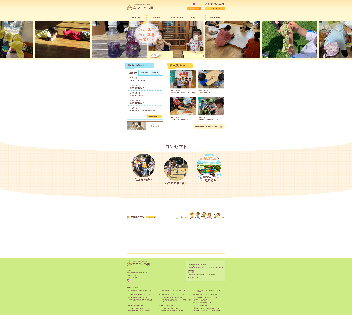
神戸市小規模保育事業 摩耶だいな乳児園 (140, 300)
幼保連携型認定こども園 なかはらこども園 (173, 290)
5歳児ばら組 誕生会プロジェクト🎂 (183, 92)
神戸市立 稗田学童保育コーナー (202, 305)
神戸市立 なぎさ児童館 (200, 300)
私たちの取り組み (176, 17)
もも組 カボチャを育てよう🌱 (209, 119)
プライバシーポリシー (195, 278)
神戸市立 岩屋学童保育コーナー (202, 303)
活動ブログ (195, 17)
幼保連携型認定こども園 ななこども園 (139, 294)
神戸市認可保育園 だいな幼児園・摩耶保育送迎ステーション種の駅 (208, 291)
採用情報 (194, 8)
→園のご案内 (151, 217)
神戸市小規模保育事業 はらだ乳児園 (139, 297)
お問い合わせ (215, 8)
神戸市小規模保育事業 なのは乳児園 (171, 297)
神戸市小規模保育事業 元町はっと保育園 (205, 297)
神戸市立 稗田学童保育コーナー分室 (139, 308)
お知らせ (156, 17)
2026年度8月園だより (137, 88)
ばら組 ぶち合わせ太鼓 (137, 80)
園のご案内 (136, 17)
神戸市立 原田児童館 (167, 305)
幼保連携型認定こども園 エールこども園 (172, 294)
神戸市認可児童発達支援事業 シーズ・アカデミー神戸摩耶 (176, 300)
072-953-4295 (133, 275)
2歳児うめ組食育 (204, 92)
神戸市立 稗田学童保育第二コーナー (171, 308)
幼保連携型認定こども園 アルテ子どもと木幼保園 (207, 311)
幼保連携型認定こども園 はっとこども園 (139, 290)
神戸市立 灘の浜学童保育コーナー (138, 305)
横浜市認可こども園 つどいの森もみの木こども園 (207, 308)
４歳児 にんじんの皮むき (179, 119)
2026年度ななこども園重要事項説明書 (142, 110)
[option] (62, 39)
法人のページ (215, 17)
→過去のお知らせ (154, 116)
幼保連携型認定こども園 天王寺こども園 (205, 294)
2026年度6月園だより (137, 103)
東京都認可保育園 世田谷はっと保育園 (172, 311)
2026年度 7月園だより (137, 95)
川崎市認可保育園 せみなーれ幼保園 (139, 311)
